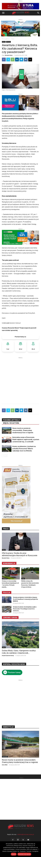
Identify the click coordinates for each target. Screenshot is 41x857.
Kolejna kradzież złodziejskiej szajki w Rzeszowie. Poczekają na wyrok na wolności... (24, 608)
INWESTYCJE (8, 727)
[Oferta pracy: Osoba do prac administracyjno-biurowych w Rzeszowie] (20, 542)
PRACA (6, 529)
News (12, 39)
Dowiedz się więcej (24, 854)
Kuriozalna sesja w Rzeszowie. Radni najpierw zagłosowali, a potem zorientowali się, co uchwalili (25, 439)
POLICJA (8, 41)
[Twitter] (8, 59)
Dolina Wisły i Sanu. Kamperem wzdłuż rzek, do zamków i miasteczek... (19, 651)
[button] (3, 12)
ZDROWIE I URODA (10, 618)
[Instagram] (18, 840)
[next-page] (6, 455)
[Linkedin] (17, 59)
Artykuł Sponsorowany (8, 655)
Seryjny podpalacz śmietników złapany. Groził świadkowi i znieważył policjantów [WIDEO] (25, 599)
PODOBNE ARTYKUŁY (11, 420)
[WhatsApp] (12, 59)
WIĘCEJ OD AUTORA (11, 423)
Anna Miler (5, 764)
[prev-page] (3, 455)
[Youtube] (28, 840)
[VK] (26, 59)
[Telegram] (21, 59)
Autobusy (4, 578)
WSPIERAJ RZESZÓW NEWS (14, 664)
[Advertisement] (20, 379)
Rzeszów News (8, 55)
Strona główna (6, 39)
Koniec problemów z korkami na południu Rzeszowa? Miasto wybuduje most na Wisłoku (24, 448)
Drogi (23, 578)
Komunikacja (9, 563)
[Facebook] (4, 59)
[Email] (30, 59)
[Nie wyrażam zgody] (39, 849)
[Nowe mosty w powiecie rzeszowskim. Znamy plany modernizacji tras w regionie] (6, 430)
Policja (6, 593)
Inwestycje (4, 432)
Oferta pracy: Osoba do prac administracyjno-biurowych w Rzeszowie (19, 554)
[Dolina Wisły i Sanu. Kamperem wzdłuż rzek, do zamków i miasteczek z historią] (20, 634)
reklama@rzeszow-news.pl (25, 834)
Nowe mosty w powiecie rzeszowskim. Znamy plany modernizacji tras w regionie (22, 430)
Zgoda (14, 854)
